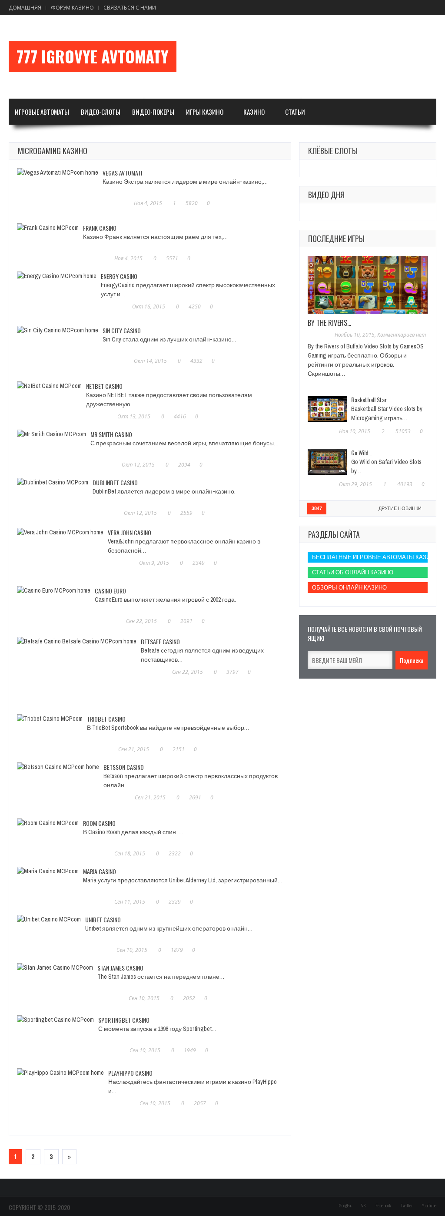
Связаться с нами (129, 7)
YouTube (429, 1206)
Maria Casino (99, 871)
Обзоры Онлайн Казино (349, 587)
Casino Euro (110, 590)
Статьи (295, 111)
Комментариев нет (401, 334)
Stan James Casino (120, 967)
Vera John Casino (129, 532)
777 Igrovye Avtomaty (93, 56)
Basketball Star (369, 399)
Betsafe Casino (160, 641)
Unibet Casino (103, 919)
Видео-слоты (100, 111)
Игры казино (204, 111)
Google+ (345, 1206)
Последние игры (336, 238)
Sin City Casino (122, 330)
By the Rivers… (329, 323)
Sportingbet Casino (123, 1019)
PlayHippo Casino (130, 1072)
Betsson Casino (123, 767)
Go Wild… (361, 452)
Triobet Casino (106, 718)
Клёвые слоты (333, 150)
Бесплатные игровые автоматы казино (370, 557)
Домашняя (25, 7)
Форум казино (72, 7)
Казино (254, 111)
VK (363, 1206)
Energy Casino (119, 276)
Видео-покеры (153, 111)
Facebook (383, 1206)
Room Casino (99, 823)
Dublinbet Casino (115, 482)
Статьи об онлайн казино (352, 572)
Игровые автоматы (42, 111)
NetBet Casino (104, 386)
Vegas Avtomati (122, 172)
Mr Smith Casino (111, 434)
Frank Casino (99, 227)
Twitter (406, 1206)
